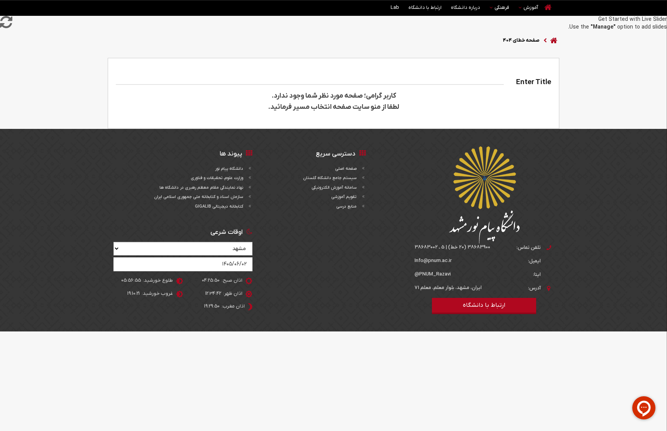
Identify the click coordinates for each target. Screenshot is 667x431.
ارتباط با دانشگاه (425, 7)
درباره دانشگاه (465, 7)
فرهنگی (501, 7)
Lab (395, 7)
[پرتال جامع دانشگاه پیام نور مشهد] (484, 195)
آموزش (530, 7)
